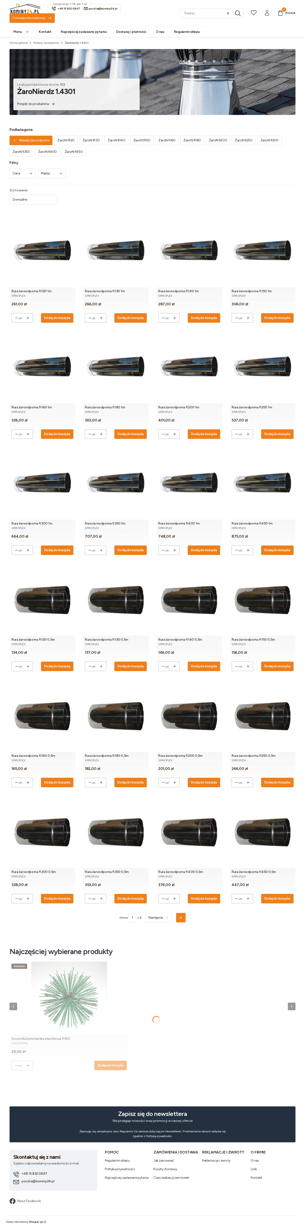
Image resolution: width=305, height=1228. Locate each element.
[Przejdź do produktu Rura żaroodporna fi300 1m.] (42, 483)
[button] (238, 13)
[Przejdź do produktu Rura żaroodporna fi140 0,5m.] (189, 599)
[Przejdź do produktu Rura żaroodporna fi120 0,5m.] (42, 599)
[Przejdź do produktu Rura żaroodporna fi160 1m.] (42, 366)
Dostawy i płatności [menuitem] (131, 32)
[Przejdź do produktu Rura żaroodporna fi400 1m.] (189, 483)
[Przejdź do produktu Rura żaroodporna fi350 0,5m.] (116, 831)
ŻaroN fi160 (166, 140)
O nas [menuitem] (160, 32)
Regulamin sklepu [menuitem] (187, 32)
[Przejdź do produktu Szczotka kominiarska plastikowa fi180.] (69, 998)
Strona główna (19, 43)
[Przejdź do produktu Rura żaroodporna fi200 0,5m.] (189, 715)
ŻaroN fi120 (65, 140)
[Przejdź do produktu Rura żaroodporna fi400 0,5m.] (189, 831)
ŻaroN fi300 (270, 140)
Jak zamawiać (163, 1161)
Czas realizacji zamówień (171, 1178)
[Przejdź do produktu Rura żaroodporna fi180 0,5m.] (116, 715)
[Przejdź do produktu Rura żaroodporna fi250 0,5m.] (262, 715)
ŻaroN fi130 (91, 140)
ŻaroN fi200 (218, 140)
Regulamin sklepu (117, 1161)
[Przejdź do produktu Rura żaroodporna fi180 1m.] (116, 366)
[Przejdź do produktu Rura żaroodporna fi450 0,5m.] (262, 831)
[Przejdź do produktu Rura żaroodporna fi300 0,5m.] (42, 831)
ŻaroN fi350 (21, 152)
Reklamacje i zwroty (216, 1161)
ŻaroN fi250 (243, 140)
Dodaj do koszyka (57, 318)
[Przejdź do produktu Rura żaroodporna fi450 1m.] (262, 483)
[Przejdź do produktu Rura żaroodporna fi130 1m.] (116, 250)
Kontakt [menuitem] (45, 32)
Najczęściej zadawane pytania (126, 1178)
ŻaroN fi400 (47, 152)
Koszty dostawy (165, 1169)
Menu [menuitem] (17, 32)
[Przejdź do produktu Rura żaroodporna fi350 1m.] (116, 483)
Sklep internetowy (24, 1221)
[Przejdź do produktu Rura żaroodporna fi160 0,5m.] (42, 715)
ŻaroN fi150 (141, 140)
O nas (255, 1161)
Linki (254, 1169)
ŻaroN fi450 (74, 152)
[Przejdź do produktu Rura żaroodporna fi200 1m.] (189, 366)
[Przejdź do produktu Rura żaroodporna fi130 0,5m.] (116, 599)
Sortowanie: (19, 190)
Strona (123, 917)
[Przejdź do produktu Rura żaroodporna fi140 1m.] (189, 250)
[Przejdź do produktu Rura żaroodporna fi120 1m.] (42, 250)
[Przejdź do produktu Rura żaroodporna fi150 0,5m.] (262, 599)
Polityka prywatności (120, 1169)
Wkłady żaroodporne (46, 43)
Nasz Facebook (29, 1201)
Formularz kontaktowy (29, 18)
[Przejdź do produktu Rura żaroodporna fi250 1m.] (262, 366)
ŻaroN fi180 (192, 140)
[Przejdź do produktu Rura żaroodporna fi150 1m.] (262, 250)
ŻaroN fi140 (116, 140)
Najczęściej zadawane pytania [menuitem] (84, 32)
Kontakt (256, 1178)
